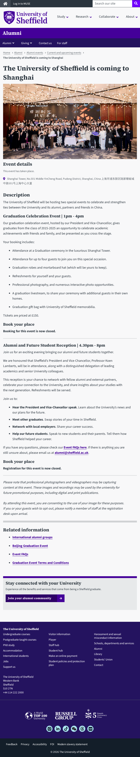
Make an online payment (63, 656)
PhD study (9, 645)
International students (16, 656)
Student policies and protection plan (67, 663)
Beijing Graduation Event (30, 546)
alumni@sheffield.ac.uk (71, 452)
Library (98, 654)
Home (6, 53)
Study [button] (61, 16)
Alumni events (35, 53)
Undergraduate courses (16, 634)
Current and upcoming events (64, 53)
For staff (62, 43)
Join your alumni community (29, 598)
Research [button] (82, 16)
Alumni (12, 33)
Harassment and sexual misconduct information (108, 636)
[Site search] (136, 3)
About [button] (130, 16)
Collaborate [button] (107, 16)
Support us (9, 667)
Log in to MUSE (22, 4)
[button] (9, 43)
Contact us (45, 43)
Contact (98, 665)
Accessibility (40, 744)
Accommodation (12, 651)
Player (52, 640)
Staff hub (54, 645)
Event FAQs (20, 554)
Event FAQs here (75, 447)
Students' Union (103, 660)
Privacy (25, 744)
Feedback (12, 744)
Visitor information (59, 634)
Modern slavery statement (72, 744)
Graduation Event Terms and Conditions (40, 563)
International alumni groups (32, 537)
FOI (52, 744)
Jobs (5, 661)
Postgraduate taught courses (19, 640)
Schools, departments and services (114, 643)
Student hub (56, 651)
